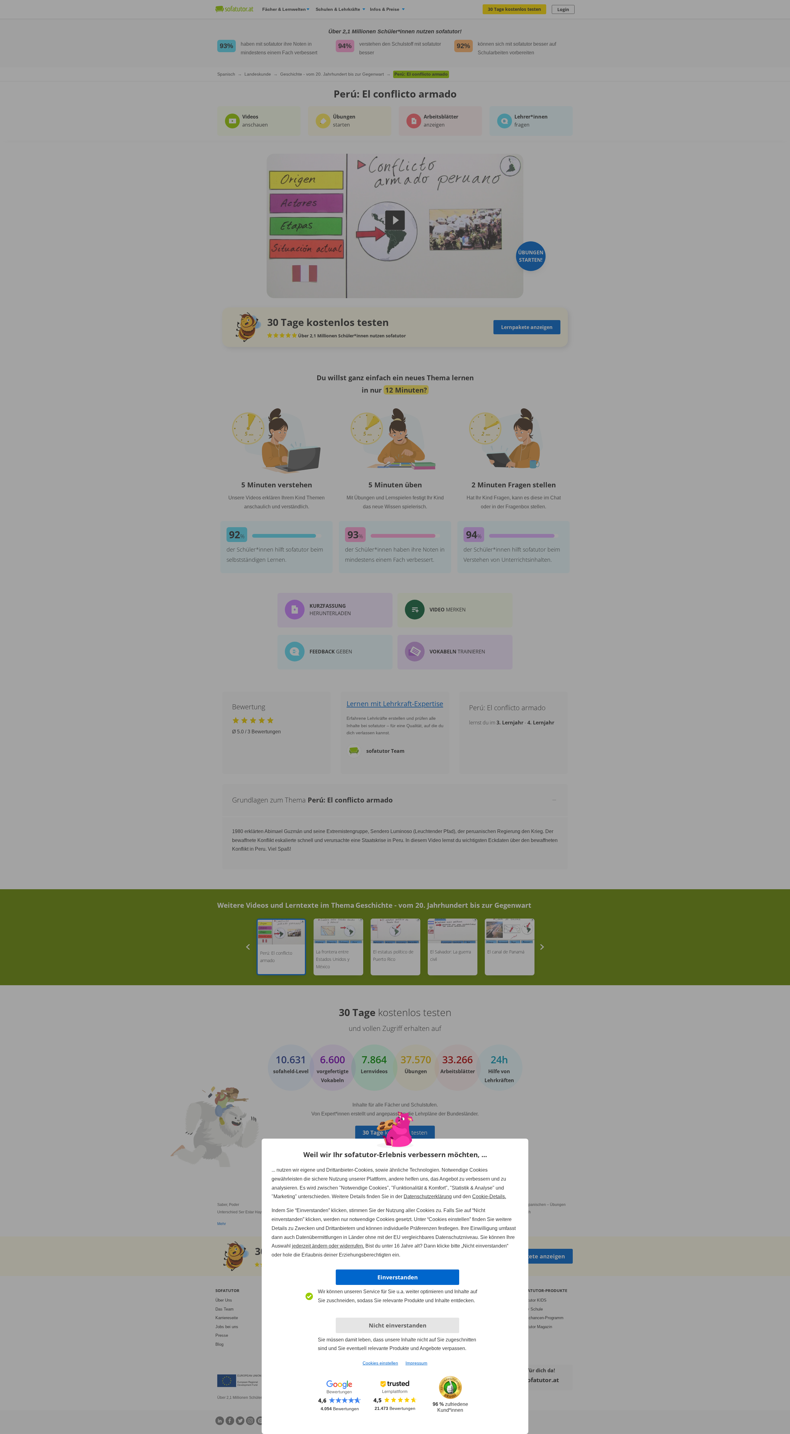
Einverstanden (397, 1277)
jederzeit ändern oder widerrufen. (328, 1245)
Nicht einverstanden (397, 1325)
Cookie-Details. (489, 1196)
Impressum (416, 1363)
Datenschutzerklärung (428, 1196)
